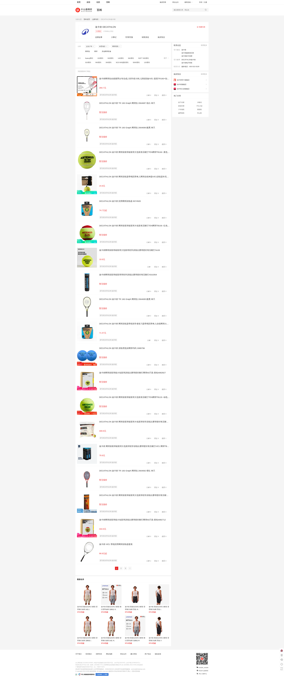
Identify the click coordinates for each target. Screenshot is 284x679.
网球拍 (87, 51)
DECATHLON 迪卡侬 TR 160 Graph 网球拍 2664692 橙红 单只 (127, 471)
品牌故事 (98, 37)
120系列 (147, 62)
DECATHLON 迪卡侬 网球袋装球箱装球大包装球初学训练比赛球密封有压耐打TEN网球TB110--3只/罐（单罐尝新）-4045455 (133, 495)
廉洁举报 (133, 654)
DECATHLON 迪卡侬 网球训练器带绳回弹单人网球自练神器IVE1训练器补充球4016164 (134, 177)
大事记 (113, 37)
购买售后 (161, 37)
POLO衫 (199, 106)
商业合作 (175, 2)
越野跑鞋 (181, 113)
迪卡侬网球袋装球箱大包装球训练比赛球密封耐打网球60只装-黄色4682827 (132, 373)
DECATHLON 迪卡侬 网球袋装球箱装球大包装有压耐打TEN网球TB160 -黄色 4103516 (134, 152)
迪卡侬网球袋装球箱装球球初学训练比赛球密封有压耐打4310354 (128, 275)
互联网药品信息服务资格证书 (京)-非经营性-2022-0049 (120, 665)
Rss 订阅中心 (203, 674)
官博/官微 (129, 37)
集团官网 (163, 2)
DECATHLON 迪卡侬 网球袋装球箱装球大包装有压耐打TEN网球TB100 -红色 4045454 (134, 226)
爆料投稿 (187, 2)
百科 (108, 2)
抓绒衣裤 (181, 106)
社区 (98, 2)
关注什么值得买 (203, 670)
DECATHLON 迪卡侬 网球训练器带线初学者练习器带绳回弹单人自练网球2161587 (134, 324)
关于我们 (78, 654)
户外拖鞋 (181, 109)
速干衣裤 (181, 102)
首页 (79, 2)
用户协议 (148, 654)
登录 (200, 2)
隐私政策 (158, 654)
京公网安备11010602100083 (84, 662)
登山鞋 (199, 113)
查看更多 (204, 45)
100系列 (100, 58)
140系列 (121, 58)
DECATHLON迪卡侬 (188, 60)
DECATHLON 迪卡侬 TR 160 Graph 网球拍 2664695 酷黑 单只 (127, 299)
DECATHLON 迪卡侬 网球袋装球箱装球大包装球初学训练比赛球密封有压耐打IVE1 (134, 422)
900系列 (98, 62)
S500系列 (136, 62)
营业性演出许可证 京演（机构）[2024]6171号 (89, 665)
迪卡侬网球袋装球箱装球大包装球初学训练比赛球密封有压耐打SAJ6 (129, 250)
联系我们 (89, 654)
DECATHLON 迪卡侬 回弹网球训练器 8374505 (120, 201)
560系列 (131, 58)
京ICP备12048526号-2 (133, 662)
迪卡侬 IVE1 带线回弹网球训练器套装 (116, 544)
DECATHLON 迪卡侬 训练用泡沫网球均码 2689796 (122, 348)
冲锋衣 (199, 102)
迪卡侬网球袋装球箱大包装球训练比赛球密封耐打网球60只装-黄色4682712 (132, 520)
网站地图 (109, 654)
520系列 (88, 62)
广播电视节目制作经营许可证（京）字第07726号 (90, 667)
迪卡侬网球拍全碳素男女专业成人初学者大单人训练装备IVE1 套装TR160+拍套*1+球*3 (134, 79)
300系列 (108, 62)
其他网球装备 (106, 51)
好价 (88, 2)
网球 (95, 51)
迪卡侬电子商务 (186, 63)
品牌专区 (95, 19)
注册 (205, 2)
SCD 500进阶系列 (122, 62)
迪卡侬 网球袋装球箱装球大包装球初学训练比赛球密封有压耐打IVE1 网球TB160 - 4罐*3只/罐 (134, 446)
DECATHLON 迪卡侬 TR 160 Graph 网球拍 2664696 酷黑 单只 (127, 128)
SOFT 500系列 (143, 58)
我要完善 (202, 27)
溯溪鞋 (199, 109)
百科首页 (87, 19)
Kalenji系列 (89, 58)
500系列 (110, 58)
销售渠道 (145, 37)
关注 (99, 31)
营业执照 (140, 665)
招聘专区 (99, 654)
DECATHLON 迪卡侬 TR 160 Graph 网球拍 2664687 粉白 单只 (127, 103)
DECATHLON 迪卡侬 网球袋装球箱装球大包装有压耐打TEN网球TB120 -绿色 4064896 (134, 397)
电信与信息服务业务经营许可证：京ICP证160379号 (109, 662)
